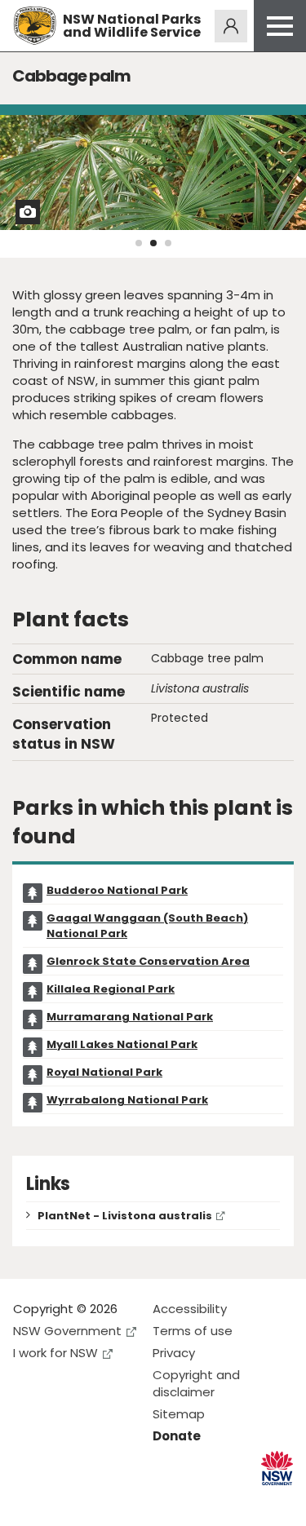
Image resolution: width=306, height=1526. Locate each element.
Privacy (174, 1352)
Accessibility (190, 1308)
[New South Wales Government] (277, 1468)
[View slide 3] (168, 243)
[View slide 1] (138, 243)
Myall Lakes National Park (122, 1044)
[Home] (34, 26)
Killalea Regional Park (111, 989)
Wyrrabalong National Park (127, 1100)
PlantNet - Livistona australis (125, 1215)
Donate (177, 1435)
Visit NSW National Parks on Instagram (63, 1500)
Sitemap (179, 1413)
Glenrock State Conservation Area (148, 961)
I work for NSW (55, 1352)
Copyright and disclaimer (196, 1383)
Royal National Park (104, 1072)
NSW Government (67, 1330)
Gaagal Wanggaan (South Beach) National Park (147, 925)
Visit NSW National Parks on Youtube (98, 1500)
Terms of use (193, 1330)
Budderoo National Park (117, 890)
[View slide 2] (153, 243)
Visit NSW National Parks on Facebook (28, 1500)
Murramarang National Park (130, 1016)
